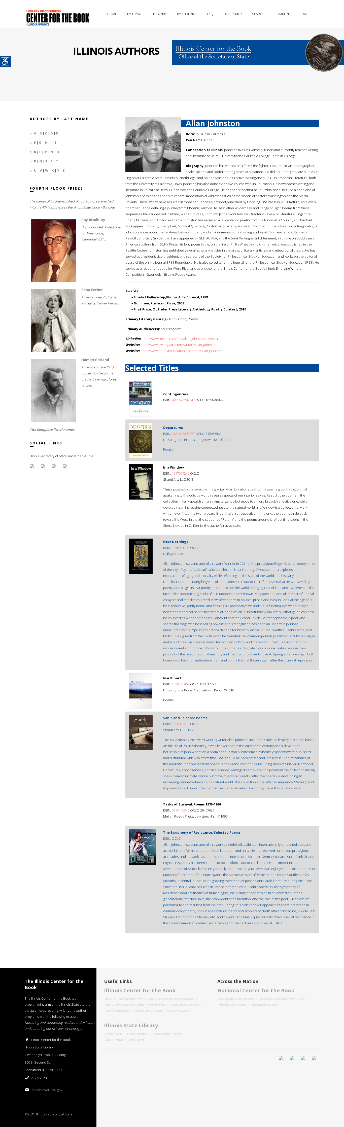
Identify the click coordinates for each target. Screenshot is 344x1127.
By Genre (159, 14)
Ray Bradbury (93, 219)
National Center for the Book (255, 990)
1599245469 (180, 684)
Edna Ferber (92, 289)
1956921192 (180, 547)
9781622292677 (183, 433)
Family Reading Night (130, 999)
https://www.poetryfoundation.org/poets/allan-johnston (181, 350)
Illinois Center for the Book (140, 990)
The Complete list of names (52, 429)
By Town (134, 14)
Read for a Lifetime (178, 1011)
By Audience (187, 14)
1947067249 (180, 473)
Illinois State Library (131, 1025)
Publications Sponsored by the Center (281, 999)
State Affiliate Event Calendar (236, 999)
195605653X (180, 724)
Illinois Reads (157, 1005)
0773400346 (180, 810)
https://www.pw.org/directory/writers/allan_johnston (179, 344)
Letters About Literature (184, 1005)
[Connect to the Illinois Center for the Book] (258, 49)
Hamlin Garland (95, 359)
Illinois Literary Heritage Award (124, 1005)
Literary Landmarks (117, 1011)
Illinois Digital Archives (167, 1034)
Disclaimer (233, 14)
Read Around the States (265, 1005)
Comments (283, 14)
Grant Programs (137, 1034)
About (108, 999)
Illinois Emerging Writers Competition (171, 999)
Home (112, 14)
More (307, 14)
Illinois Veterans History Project (124, 1040)
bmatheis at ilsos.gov (47, 1089)
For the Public (113, 1034)
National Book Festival (148, 1011)
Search (258, 14)
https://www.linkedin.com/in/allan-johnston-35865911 (181, 338)
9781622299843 (183, 400)
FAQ (210, 14)
